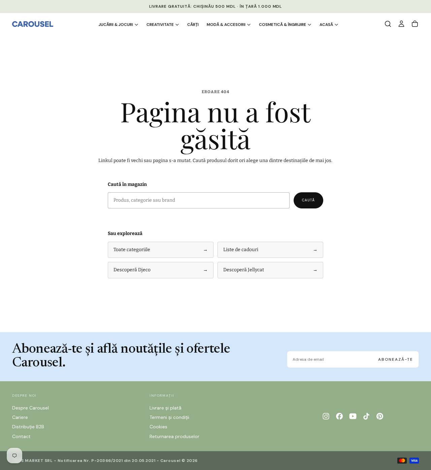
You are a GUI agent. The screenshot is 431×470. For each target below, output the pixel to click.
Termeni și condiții (169, 417)
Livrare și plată (165, 408)
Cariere (20, 417)
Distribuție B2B (28, 427)
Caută (308, 200)
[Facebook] (339, 416)
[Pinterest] (380, 416)
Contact (21, 436)
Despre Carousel (30, 408)
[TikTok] (366, 416)
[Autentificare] (401, 23)
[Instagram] (326, 416)
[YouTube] (353, 416)
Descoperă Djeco (160, 270)
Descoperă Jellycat (270, 270)
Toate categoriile (160, 249)
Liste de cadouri (270, 249)
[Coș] (415, 23)
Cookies (158, 427)
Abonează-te (395, 359)
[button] (388, 23)
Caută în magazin (127, 184)
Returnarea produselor (174, 436)
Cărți (193, 24)
